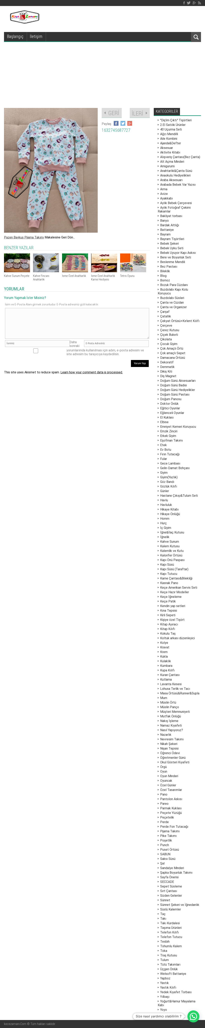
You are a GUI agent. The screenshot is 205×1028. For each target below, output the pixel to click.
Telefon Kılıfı (169, 932)
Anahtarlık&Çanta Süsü (176, 171)
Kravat (164, 647)
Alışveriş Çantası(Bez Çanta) (180, 157)
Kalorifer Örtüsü (171, 555)
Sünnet (165, 900)
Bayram (165, 234)
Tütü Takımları (170, 964)
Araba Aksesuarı (171, 180)
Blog (163, 276)
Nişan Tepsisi (169, 748)
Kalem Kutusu (170, 546)
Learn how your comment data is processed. (91, 372)
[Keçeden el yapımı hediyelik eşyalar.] (24, 22)
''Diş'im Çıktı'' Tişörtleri (176, 120)
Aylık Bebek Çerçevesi (176, 203)
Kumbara (166, 666)
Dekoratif (167, 362)
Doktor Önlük (169, 404)
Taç (163, 914)
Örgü (163, 767)
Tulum (164, 960)
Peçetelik (167, 817)
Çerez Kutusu (169, 330)
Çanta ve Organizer (173, 307)
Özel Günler (168, 785)
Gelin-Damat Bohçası (175, 468)
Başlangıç (15, 36)
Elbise (164, 422)
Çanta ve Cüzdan (172, 302)
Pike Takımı (168, 836)
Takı (163, 918)
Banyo (164, 220)
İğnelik (164, 537)
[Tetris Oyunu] (133, 271)
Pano (163, 794)
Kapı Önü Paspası (172, 560)
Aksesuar (166, 148)
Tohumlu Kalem (171, 946)
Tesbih (165, 941)
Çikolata (166, 339)
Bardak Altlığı (169, 225)
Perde (164, 822)
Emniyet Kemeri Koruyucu (178, 427)
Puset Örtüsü (169, 850)
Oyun (163, 771)
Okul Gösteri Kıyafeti (174, 762)
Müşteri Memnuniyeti (175, 712)
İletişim (36, 36)
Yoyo (163, 1010)
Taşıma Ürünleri (171, 928)
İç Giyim (165, 528)
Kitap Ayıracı (169, 624)
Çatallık (165, 316)
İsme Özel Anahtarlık (74, 276)
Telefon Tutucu (171, 937)
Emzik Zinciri (168, 431)
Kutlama (166, 679)
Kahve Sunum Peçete (16, 276)
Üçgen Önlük (169, 969)
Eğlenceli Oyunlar (172, 413)
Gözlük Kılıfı (168, 486)
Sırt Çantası (168, 891)
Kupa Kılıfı (167, 670)
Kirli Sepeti (167, 615)
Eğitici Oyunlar (170, 408)
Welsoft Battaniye (173, 974)
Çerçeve (166, 325)
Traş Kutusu (168, 955)
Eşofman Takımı (171, 440)
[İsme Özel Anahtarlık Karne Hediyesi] (104, 271)
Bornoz (165, 280)
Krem (164, 652)
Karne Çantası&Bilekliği (176, 578)
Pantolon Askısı (171, 799)
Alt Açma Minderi (172, 162)
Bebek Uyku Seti (171, 248)
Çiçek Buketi (169, 335)
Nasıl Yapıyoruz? (171, 730)
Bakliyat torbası (171, 216)
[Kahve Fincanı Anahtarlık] (46, 271)
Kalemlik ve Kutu (172, 551)
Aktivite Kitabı (170, 152)
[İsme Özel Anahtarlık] (75, 271)
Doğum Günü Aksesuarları (178, 381)
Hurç (163, 523)
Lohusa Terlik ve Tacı (175, 689)
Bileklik (165, 271)
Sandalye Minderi (172, 868)
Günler (164, 491)
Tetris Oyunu (127, 276)
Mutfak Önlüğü (170, 716)
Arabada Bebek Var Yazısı (178, 184)
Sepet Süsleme (171, 886)
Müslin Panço (169, 707)
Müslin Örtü (168, 702)
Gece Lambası (170, 463)
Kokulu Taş (168, 633)
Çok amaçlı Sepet (172, 353)
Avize (164, 194)
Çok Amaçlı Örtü (171, 348)
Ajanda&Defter (170, 143)
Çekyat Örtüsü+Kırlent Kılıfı (179, 321)
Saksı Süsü (167, 859)
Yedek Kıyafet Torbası (176, 992)
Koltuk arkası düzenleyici (177, 638)
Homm (164, 518)
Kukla (164, 656)
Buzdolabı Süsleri (172, 298)
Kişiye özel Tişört (172, 620)
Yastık (164, 983)
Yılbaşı (164, 997)
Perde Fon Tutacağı (174, 827)
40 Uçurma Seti (171, 129)
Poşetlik (166, 840)
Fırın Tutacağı (170, 454)
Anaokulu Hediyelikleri (175, 175)
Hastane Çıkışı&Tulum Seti (179, 496)
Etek (163, 445)
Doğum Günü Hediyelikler (177, 390)
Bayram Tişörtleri (172, 239)
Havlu (164, 500)
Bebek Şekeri (169, 243)
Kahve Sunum (169, 541)
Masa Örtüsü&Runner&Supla (179, 693)
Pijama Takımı (170, 831)
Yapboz (165, 978)
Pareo (164, 804)
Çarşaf (165, 312)
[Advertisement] (102, 72)
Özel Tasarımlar (171, 790)
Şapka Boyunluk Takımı (176, 872)
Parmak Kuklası (171, 808)
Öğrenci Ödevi (170, 753)
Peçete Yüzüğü (171, 813)
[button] (193, 1016)
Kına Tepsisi (168, 610)
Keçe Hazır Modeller (174, 592)
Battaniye (167, 230)
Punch (164, 845)
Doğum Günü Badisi (173, 385)
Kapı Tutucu (168, 574)
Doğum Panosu (170, 399)
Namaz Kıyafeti (171, 725)
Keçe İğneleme (171, 597)
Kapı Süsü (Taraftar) (174, 569)
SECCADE (167, 882)
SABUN (165, 854)
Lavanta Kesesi (171, 684)
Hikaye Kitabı (169, 509)
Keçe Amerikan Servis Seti (178, 587)
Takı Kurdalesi (170, 923)
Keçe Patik (168, 601)
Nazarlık (165, 735)
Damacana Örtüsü (172, 358)
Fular (163, 459)
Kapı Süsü (167, 564)
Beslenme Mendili (172, 262)
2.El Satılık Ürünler (173, 125)
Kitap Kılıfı (167, 629)
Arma (163, 189)
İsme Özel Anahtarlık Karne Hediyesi (103, 277)
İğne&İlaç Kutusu (172, 532)
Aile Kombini (168, 139)
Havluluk (166, 505)
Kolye (164, 643)
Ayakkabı (166, 198)
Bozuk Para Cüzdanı (174, 285)
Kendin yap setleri (172, 606)
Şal (162, 863)
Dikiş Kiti (166, 371)
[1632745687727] (51, 231)
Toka (163, 951)
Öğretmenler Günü (173, 758)
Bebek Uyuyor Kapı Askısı (178, 253)
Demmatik (167, 367)
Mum (163, 698)
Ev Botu (165, 450)
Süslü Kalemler (170, 909)
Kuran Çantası (170, 675)
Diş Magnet (168, 376)
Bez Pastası (168, 266)
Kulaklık (165, 661)
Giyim (164, 473)
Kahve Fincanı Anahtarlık (41, 277)
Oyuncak (166, 781)
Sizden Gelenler (171, 895)
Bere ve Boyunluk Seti (175, 257)
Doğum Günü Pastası (174, 394)
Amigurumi (167, 166)
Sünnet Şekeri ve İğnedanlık (179, 905)
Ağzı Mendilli (169, 134)
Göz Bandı (167, 482)
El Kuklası (167, 417)
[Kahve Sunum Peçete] (17, 271)
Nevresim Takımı (172, 739)
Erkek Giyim (168, 436)
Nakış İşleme (169, 721)
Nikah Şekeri (168, 744)
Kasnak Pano (169, 583)
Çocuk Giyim (168, 344)
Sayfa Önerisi (169, 877)
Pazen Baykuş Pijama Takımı (24, 237)
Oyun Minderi (169, 776)
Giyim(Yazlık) (169, 477)
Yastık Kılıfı (168, 987)
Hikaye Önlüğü (170, 514)
